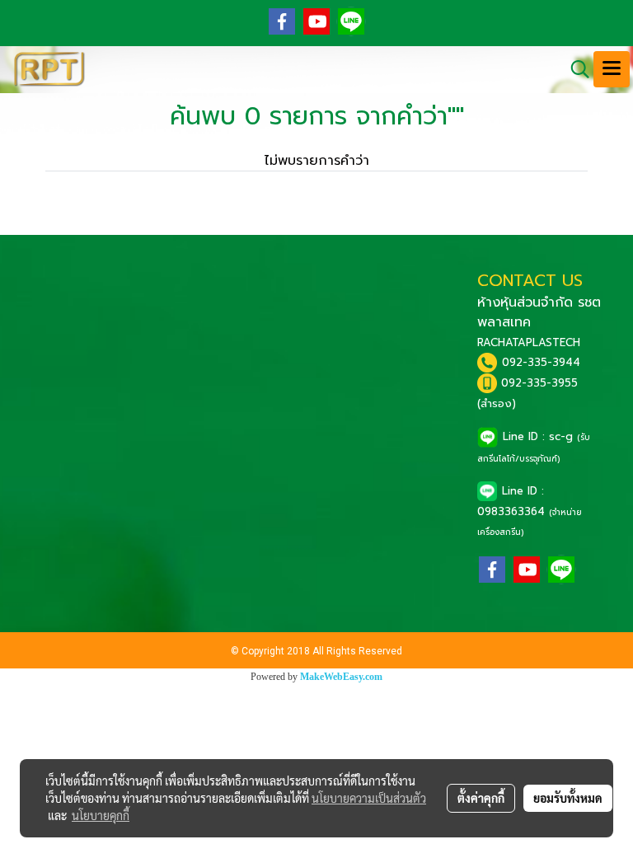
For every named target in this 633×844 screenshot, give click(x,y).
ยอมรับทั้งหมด (568, 797)
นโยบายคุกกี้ (100, 815)
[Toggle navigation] (611, 69)
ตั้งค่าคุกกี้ (480, 797)
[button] (574, 69)
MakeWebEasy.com (341, 676)
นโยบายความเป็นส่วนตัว (369, 797)
